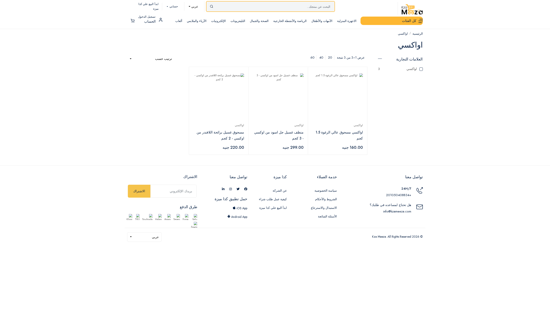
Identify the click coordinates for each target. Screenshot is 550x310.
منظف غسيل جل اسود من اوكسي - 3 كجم (278, 135)
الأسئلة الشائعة (327, 216)
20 (330, 57)
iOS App (241, 208)
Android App (238, 217)
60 (312, 57)
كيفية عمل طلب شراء (273, 199)
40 (321, 57)
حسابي (173, 6)
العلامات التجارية (409, 59)
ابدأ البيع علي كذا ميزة (273, 208)
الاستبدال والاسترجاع (324, 208)
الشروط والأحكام (326, 199)
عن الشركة (280, 190)
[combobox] (193, 6)
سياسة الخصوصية (326, 190)
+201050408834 (398, 195)
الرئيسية (417, 33)
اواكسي (403, 33)
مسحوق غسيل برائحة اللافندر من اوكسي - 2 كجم (220, 135)
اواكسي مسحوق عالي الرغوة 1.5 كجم (339, 135)
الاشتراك (139, 191)
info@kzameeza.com (397, 211)
